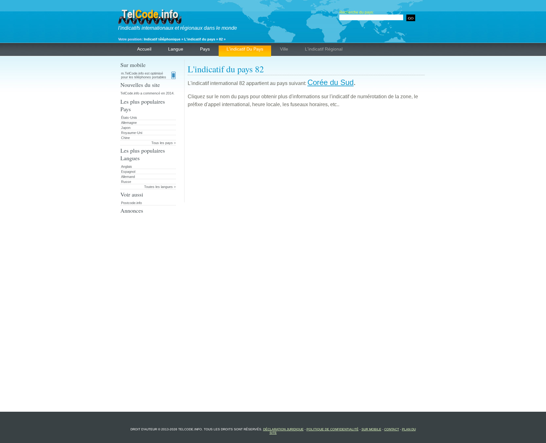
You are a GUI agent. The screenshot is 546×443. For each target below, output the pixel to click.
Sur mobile (371, 429)
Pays (205, 49)
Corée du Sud (330, 82)
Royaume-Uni (131, 133)
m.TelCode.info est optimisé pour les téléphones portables (143, 75)
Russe (126, 182)
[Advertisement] (306, 158)
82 (221, 39)
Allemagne (129, 122)
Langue (175, 49)
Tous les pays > (163, 143)
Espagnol (128, 171)
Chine (125, 138)
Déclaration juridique (283, 429)
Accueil (144, 49)
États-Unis (129, 117)
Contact (391, 429)
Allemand (128, 177)
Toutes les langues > (160, 187)
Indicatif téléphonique (162, 39)
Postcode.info (131, 203)
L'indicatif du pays (199, 39)
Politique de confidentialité (332, 429)
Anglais (126, 166)
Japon (125, 128)
